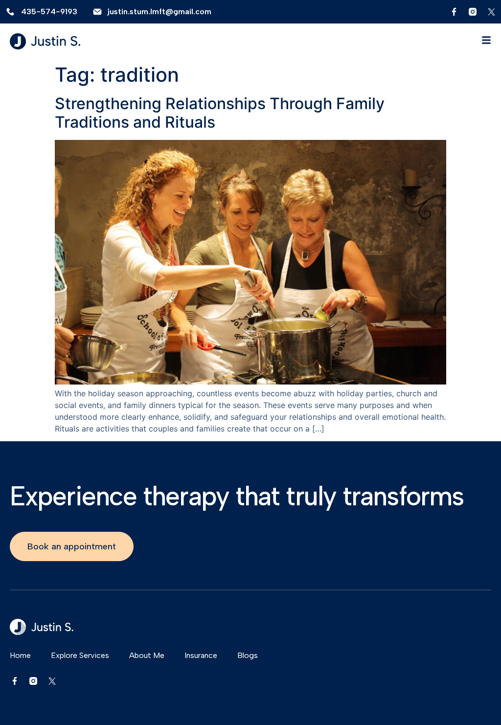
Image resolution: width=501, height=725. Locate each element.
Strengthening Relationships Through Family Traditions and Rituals (220, 113)
